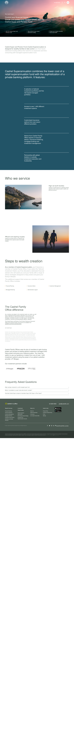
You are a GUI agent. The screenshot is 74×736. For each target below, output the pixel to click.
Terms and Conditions (49, 435)
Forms (44, 414)
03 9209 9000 (57, 2)
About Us (32, 411)
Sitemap (44, 415)
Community (32, 414)
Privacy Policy (45, 411)
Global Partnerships (33, 412)
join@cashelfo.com (64, 404)
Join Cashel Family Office (34, 415)
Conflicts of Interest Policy (47, 412)
